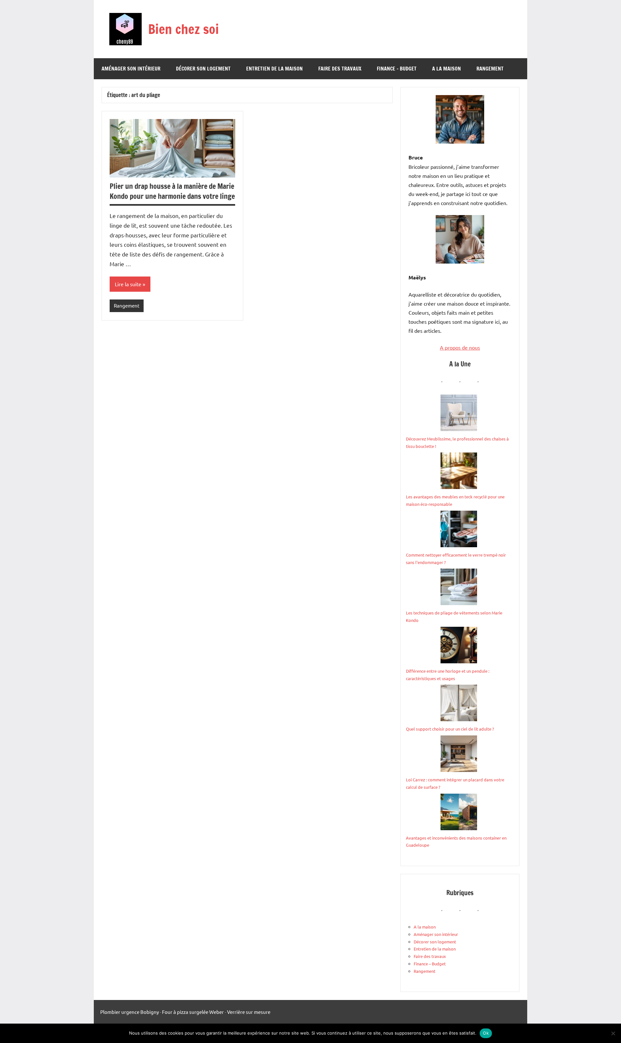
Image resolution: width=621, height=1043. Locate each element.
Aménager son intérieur (131, 68)
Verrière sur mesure (248, 1012)
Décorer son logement (203, 68)
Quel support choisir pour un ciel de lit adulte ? (450, 729)
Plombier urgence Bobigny (129, 1012)
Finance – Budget (397, 68)
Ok (486, 1033)
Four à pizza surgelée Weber (193, 1012)
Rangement (490, 68)
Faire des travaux (339, 68)
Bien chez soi (183, 29)
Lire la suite (128, 284)
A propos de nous (460, 347)
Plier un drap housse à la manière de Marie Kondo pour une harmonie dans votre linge (172, 191)
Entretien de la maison (274, 68)
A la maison (446, 68)
